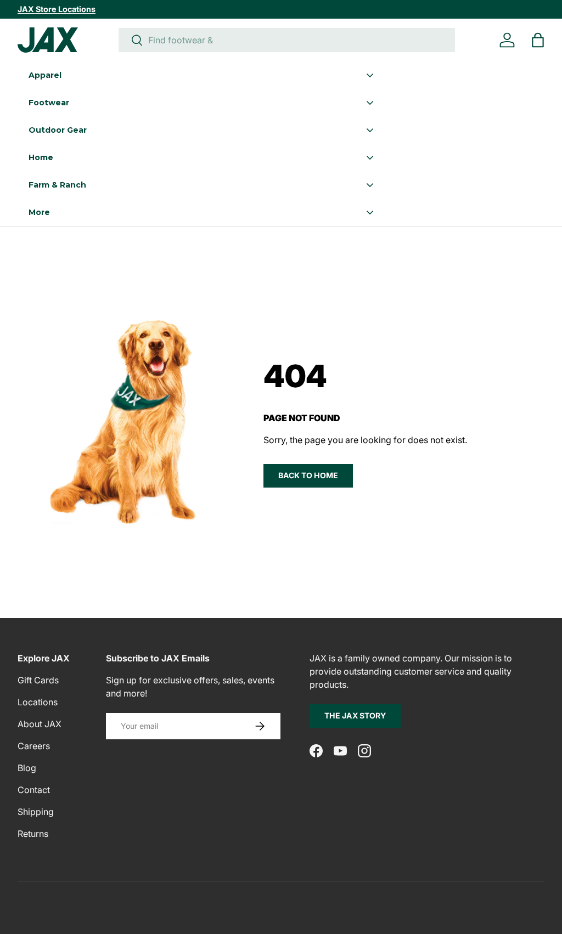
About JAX (39, 723)
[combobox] (287, 40)
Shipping (36, 811)
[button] (538, 40)
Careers (34, 745)
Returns (33, 833)
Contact (34, 789)
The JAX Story (355, 715)
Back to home (308, 475)
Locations (38, 702)
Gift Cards (38, 680)
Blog (27, 767)
